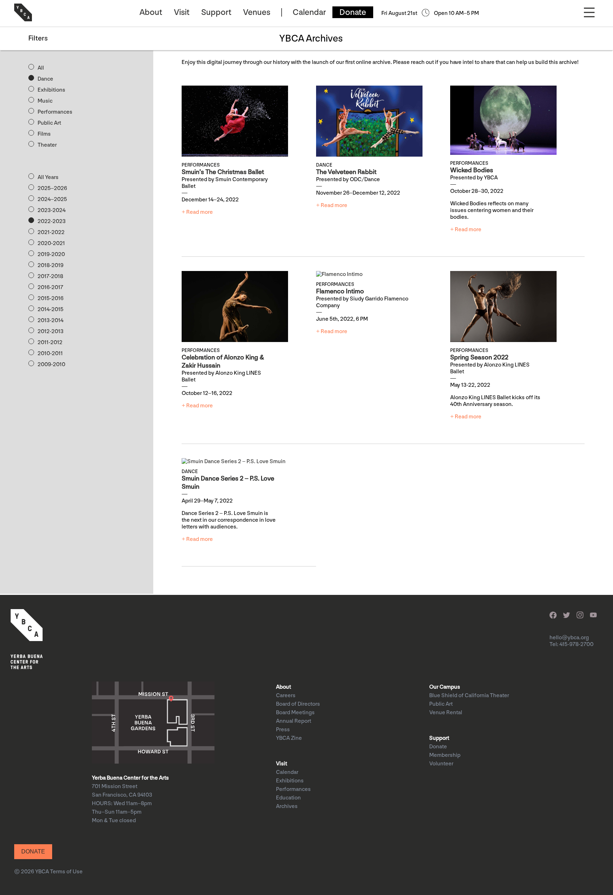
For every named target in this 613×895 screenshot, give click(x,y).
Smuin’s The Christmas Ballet (223, 172)
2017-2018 (50, 276)
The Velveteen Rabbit (346, 172)
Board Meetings (295, 712)
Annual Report (293, 721)
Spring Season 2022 (479, 357)
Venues (256, 12)
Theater (47, 145)
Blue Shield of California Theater (469, 695)
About (150, 12)
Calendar (309, 12)
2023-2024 (52, 210)
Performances (55, 112)
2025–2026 (52, 188)
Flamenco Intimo (340, 291)
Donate (352, 12)
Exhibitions (51, 90)
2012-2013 (50, 331)
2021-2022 (51, 232)
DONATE (33, 851)
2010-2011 (50, 353)
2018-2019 (50, 265)
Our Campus (444, 687)
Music (45, 101)
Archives (287, 806)
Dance (45, 79)
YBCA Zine (289, 738)
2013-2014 (50, 320)
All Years (48, 177)
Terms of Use (66, 871)
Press (283, 729)
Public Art (49, 123)
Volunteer (441, 763)
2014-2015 (50, 309)
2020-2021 (51, 243)
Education (288, 797)
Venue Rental (445, 712)
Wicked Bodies (471, 170)
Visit (181, 12)
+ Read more (197, 212)
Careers (286, 695)
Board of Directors (298, 704)
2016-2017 (50, 287)
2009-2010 (51, 364)
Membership (444, 755)
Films (44, 134)
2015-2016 (50, 298)
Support (216, 12)
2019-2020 (51, 254)
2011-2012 (50, 342)
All (41, 68)
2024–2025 (52, 199)
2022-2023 (52, 221)
